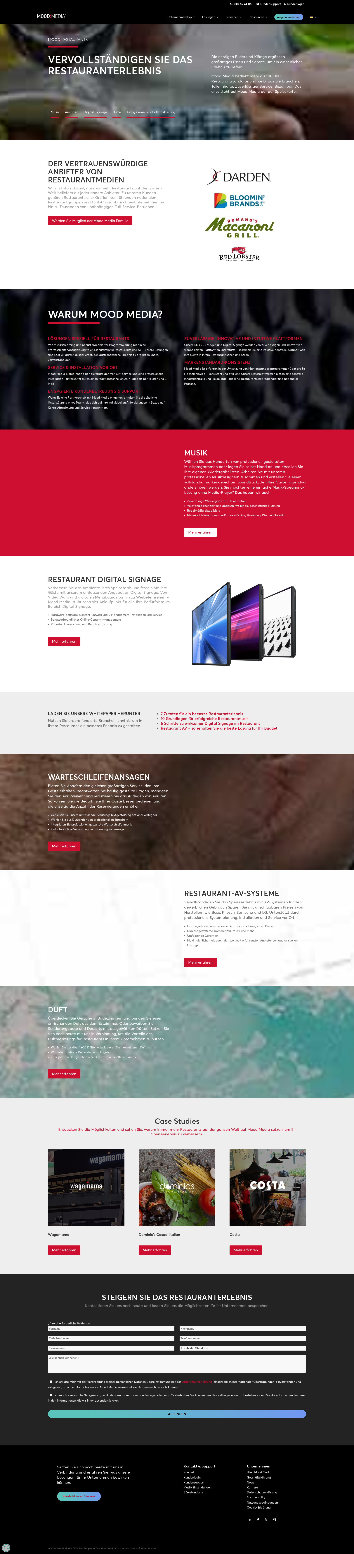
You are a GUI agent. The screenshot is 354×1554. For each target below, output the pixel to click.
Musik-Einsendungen (197, 1487)
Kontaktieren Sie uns (79, 1496)
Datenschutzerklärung (197, 1382)
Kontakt (189, 1472)
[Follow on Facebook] (258, 1520)
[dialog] (6, 1548)
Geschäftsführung (259, 1477)
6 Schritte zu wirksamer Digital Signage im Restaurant (210, 723)
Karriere (252, 1487)
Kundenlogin (295, 4)
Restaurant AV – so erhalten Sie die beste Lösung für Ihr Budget (219, 728)
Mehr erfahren (200, 532)
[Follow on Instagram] (274, 1520)
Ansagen (71, 112)
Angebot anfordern (288, 17)
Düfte (116, 112)
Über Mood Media (259, 1472)
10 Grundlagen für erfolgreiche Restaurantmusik (205, 718)
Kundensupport (270, 4)
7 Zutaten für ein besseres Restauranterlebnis (202, 713)
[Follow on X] (266, 1520)
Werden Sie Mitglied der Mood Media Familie (90, 220)
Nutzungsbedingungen (262, 1502)
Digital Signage (95, 112)
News (250, 1482)
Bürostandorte (193, 1492)
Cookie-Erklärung (259, 1507)
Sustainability (256, 1497)
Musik (55, 112)
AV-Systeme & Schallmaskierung (150, 112)
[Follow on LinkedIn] (250, 1520)
